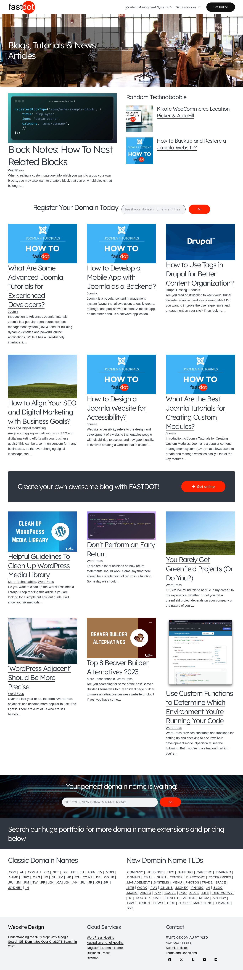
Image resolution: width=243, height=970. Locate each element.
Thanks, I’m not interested (121, 556)
